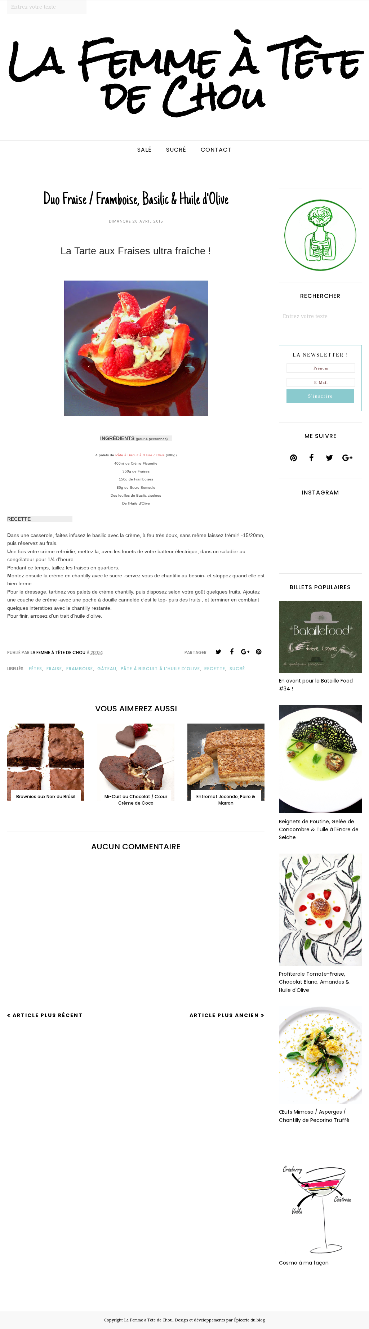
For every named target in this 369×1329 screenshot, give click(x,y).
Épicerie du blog (249, 1320)
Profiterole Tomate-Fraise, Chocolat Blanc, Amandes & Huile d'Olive (314, 982)
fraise (54, 669)
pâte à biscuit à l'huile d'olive (160, 669)
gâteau (106, 669)
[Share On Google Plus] (245, 652)
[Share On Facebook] (231, 652)
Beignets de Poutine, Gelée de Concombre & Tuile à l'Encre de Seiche (319, 829)
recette (214, 669)
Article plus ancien (224, 1015)
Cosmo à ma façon (304, 1262)
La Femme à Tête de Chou (184, 77)
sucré (237, 669)
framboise (79, 669)
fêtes (35, 669)
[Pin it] (258, 652)
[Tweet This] (218, 652)
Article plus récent (48, 1015)
